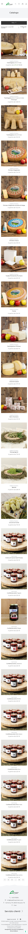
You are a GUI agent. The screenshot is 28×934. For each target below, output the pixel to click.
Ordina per (23, 26)
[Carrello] (22, 4)
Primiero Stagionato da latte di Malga (14, 205)
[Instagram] (20, 919)
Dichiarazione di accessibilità (14, 927)
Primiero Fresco (14, 240)
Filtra (13, 22)
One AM (14, 929)
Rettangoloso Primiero (14, 346)
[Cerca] (15, 4)
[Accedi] (26, 4)
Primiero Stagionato (14, 170)
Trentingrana (10, 62)
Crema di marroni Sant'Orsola (14, 558)
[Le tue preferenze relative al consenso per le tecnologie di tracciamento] (25, 931)
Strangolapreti (14, 452)
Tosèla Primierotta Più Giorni (14, 276)
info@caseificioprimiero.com (15, 900)
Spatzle (14, 487)
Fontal (14, 311)
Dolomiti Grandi (14, 381)
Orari (15, 905)
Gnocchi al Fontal (14, 522)
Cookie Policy (17, 926)
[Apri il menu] (2, 4)
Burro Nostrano (14, 417)
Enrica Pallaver (14, 931)
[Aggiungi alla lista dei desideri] (16, 47)
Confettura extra (12, 593)
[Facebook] (17, 919)
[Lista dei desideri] (19, 4)
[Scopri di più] (11, 47)
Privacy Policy (10, 926)
